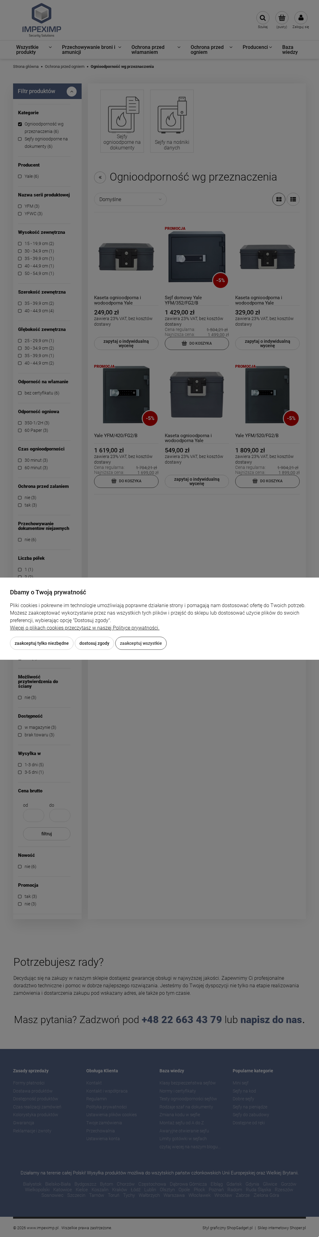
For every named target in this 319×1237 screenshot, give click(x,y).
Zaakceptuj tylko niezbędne (42, 643)
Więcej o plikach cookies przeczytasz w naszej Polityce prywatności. (85, 628)
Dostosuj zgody (94, 643)
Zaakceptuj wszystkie (141, 643)
